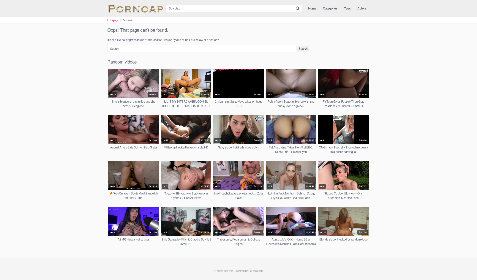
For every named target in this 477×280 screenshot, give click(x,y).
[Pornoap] (135, 8)
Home (312, 8)
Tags (347, 8)
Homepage (112, 20)
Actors (361, 8)
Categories (330, 8)
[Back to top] (467, 268)
